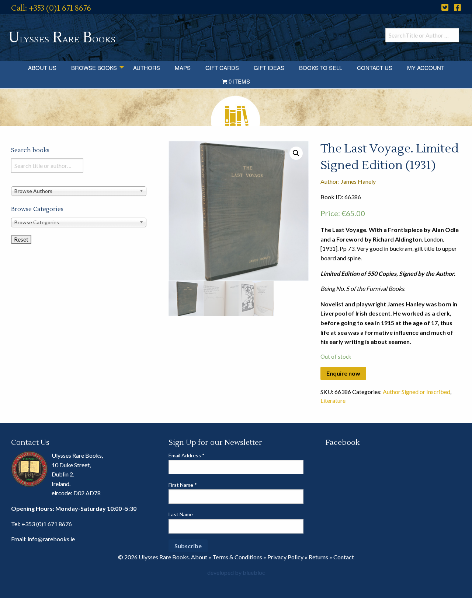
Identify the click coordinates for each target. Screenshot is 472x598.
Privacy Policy (285, 556)
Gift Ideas (269, 67)
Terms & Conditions (237, 556)
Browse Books (94, 67)
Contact (343, 556)
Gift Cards (222, 67)
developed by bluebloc (236, 572)
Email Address (187, 455)
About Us (42, 67)
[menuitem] (42, 67)
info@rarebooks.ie (51, 538)
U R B (61, 37)
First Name (183, 485)
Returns (318, 556)
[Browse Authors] (78, 191)
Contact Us (374, 67)
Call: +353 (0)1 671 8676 (51, 8)
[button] (296, 153)
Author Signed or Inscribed (416, 391)
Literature (333, 400)
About (199, 556)
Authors (146, 67)
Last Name (181, 514)
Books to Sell (320, 67)
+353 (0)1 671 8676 (46, 523)
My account (425, 67)
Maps (183, 67)
